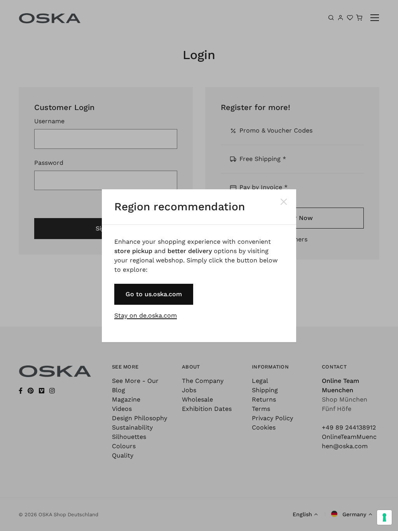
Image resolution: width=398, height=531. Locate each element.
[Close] (283, 202)
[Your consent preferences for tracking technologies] (384, 517)
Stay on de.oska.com (145, 315)
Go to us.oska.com (154, 294)
